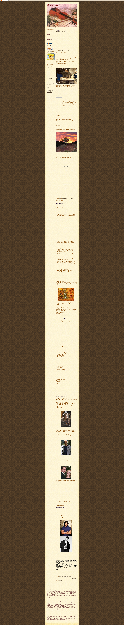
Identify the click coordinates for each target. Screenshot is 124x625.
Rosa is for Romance (49, 92)
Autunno (57, 278)
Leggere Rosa (49, 91)
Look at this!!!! (59, 30)
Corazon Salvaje (49, 81)
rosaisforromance (50, 51)
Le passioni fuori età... (60, 507)
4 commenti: (70, 315)
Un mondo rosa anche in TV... (61, 396)
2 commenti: (70, 50)
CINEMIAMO (49, 80)
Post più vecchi (74, 578)
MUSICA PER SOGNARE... (61, 318)
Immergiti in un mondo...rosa (50, 82)
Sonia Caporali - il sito (50, 90)
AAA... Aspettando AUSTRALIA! (62, 53)
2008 (49, 69)
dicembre (50, 70)
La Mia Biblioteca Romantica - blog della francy (51, 84)
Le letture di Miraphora (50, 88)
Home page (64, 578)
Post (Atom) (60, 580)
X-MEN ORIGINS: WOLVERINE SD (61, 31)
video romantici (65, 567)
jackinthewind (49, 89)
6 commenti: (71, 198)
